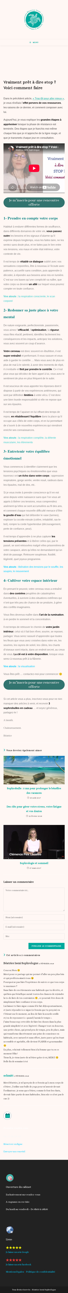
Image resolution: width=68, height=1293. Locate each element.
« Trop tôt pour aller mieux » (48, 98)
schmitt (8, 1075)
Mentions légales (15, 1271)
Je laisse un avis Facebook (18, 1264)
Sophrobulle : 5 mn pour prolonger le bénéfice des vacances (34, 790)
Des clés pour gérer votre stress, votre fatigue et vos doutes (34, 809)
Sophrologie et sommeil (34, 863)
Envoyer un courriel (14, 1151)
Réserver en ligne (12, 1144)
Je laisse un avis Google (17, 1252)
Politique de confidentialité (40, 1271)
